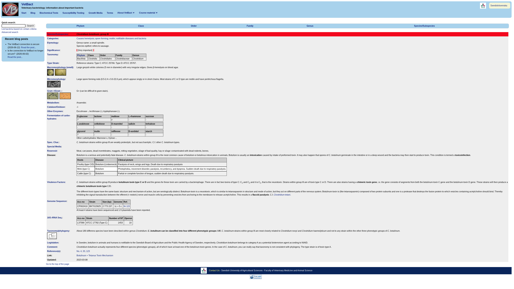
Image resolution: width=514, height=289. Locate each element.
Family (250, 26)
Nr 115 (127, 206)
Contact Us (214, 270)
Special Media (54, 146)
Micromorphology (56, 79)
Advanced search (10, 32)
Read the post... (28, 47)
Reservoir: (52, 151)
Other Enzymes (55, 111)
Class (141, 26)
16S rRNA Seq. (54, 217)
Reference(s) (53, 251)
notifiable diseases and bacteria (131, 38)
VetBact (27, 4)
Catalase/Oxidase (56, 107)
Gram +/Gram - (54, 91)
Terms (110, 13)
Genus (310, 26)
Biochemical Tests (49, 13)
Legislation (52, 243)
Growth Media (96, 13)
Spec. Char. (53, 142)
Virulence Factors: (56, 182)
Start (23, 13)
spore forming (101, 38)
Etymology (52, 43)
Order (194, 26)
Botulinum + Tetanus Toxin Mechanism (95, 255)
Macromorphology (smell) (60, 67)
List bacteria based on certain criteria (19, 29)
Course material (148, 13)
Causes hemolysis (85, 38)
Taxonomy (52, 54)
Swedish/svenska (498, 5)
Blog (33, 13)
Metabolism (53, 103)
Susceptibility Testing (73, 13)
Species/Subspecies (424, 26)
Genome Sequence (57, 201)
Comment (52, 247)
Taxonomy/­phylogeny (58, 231)
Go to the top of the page (57, 264)
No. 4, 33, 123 (83, 251)
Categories (52, 38)
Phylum (80, 26)
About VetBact (126, 13)
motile (112, 38)
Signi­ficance (53, 50)
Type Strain (53, 63)
